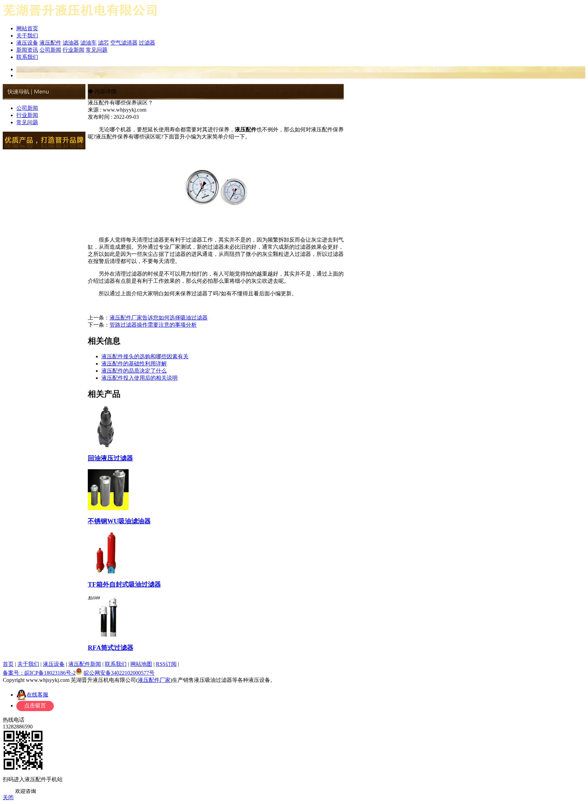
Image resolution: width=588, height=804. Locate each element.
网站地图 (141, 664)
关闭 (8, 797)
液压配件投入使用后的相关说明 (139, 378)
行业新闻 (73, 50)
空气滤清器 (123, 43)
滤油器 (71, 43)
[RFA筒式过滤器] (108, 633)
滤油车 (88, 43)
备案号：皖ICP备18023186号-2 (39, 673)
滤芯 (103, 43)
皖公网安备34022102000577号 (119, 673)
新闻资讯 (27, 50)
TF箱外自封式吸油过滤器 (124, 584)
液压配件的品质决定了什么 (134, 371)
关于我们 (27, 35)
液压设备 (27, 43)
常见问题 (97, 50)
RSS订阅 (166, 664)
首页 (8, 664)
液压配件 (50, 43)
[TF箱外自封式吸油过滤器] (108, 570)
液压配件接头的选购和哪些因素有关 (145, 356)
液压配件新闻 (84, 664)
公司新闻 (50, 50)
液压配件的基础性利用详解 (134, 363)
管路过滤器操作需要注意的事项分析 (153, 325)
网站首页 (27, 28)
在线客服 (37, 695)
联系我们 (27, 57)
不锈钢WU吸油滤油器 (119, 521)
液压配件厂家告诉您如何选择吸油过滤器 (159, 318)
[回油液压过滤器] (108, 444)
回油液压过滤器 (110, 458)
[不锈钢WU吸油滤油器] (108, 507)
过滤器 (147, 43)
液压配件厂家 (154, 680)
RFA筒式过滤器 (110, 647)
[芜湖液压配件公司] (80, 18)
